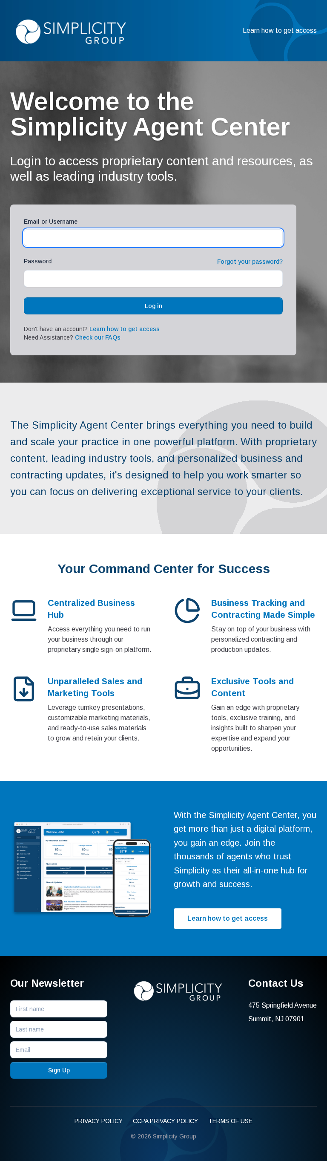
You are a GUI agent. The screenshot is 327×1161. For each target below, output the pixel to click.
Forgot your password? (250, 261)
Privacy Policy (99, 1121)
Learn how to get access (280, 30)
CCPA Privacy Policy (165, 1121)
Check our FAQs (97, 337)
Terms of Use (230, 1121)
